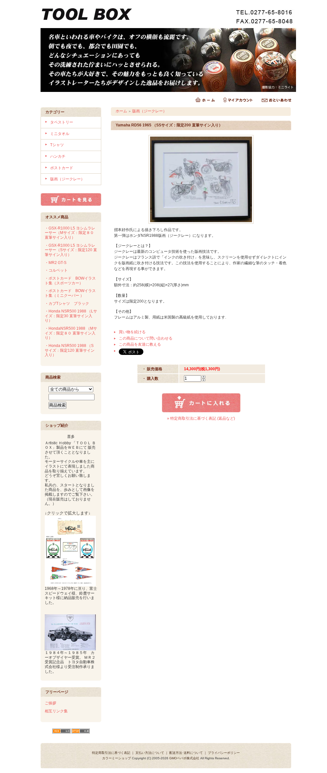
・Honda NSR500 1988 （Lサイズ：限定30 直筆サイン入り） (71, 316)
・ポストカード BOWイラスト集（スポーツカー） (70, 280)
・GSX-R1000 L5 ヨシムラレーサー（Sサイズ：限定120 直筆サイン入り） (71, 250)
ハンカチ (57, 156)
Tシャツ (57, 145)
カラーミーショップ (116, 758)
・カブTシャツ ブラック (67, 303)
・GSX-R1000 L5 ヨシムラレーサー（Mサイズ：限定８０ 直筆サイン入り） (70, 233)
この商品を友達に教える (140, 344)
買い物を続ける (132, 332)
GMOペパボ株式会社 (184, 758)
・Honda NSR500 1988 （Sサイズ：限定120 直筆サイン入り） (70, 350)
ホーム (121, 111)
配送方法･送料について (186, 752)
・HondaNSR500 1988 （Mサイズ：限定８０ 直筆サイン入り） (71, 333)
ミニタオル (59, 133)
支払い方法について (149, 752)
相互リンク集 (56, 711)
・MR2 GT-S (55, 262)
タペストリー (61, 122)
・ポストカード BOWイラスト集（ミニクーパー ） (70, 293)
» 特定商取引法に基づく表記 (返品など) (201, 418)
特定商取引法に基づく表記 (111, 752)
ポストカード (61, 168)
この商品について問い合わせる (145, 338)
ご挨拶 (50, 703)
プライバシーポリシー (224, 752)
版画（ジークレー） (67, 179)
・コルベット (56, 270)
